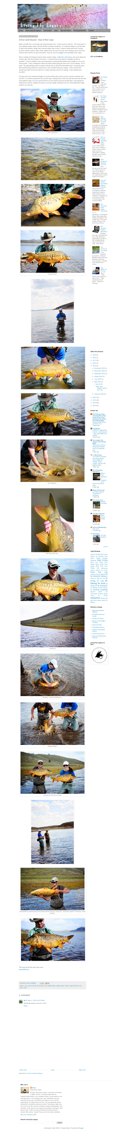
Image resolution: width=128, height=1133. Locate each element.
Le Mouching (97, 455)
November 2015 (99, 371)
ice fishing (93, 587)
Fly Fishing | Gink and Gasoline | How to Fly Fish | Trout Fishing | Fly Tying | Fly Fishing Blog (99, 417)
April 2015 (97, 382)
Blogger (81, 1128)
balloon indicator (95, 570)
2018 (94, 357)
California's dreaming (64, 57)
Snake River (94, 564)
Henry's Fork (103, 556)
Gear (56, 30)
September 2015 (99, 373)
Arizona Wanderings (99, 527)
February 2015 (99, 394)
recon (25, 988)
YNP (97, 568)
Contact (91, 30)
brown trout (95, 572)
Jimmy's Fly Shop (97, 618)
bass (102, 570)
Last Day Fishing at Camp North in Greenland (98, 493)
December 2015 (99, 368)
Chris (34, 1088)
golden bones (52, 986)
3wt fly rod (93, 554)
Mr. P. (25, 1000)
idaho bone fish (73, 986)
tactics (103, 598)
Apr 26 (98, 384)
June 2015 (98, 379)
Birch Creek (104, 554)
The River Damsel (98, 513)
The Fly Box (47, 30)
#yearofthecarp (24, 969)
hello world (96, 529)
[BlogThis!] (43, 983)
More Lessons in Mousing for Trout (103, 162)
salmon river (103, 591)
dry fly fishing (100, 574)
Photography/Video (80, 30)
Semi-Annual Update (103, 517)
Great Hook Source (98, 633)
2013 (94, 400)
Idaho (67, 986)
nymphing (104, 590)
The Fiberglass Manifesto (98, 470)
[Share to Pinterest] (48, 983)
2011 (94, 405)
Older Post (82, 1070)
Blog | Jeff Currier (99, 490)
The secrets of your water (103, 248)
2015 (94, 366)
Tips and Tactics (66, 30)
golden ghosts (60, 986)
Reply (25, 1006)
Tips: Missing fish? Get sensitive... (103, 119)
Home (21, 30)
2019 (94, 355)
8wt (99, 554)
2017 (94, 360)
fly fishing (102, 576)
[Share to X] (45, 983)
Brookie (92, 556)
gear (106, 586)
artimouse (104, 568)
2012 (94, 403)
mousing (96, 590)
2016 (94, 363)
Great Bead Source (98, 627)
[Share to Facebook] (47, 983)
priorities (92, 591)
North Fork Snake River (99, 562)
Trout (92, 568)
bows (106, 570)
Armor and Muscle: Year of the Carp (101, 388)
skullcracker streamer (96, 593)
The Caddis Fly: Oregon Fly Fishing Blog (99, 441)
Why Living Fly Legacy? (33, 30)
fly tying (101, 586)
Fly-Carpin (96, 533)
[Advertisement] (52, 1052)
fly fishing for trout (99, 582)
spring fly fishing (99, 595)
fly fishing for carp (42, 986)
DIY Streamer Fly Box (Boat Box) (103, 229)
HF (97, 556)
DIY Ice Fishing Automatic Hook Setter (103, 140)
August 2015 (98, 376)
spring (106, 593)
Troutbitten (96, 428)
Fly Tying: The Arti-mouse (103, 97)
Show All (106, 546)
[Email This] (41, 983)
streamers (95, 598)
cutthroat (93, 574)
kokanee (100, 587)
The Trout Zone (98, 500)
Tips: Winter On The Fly (103, 269)
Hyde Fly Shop (97, 625)
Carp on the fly (32, 986)
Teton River (104, 566)
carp (25, 986)
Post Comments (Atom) (35, 1073)
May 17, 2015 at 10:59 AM (36, 1000)
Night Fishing (102, 560)
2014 (94, 397)
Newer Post (23, 1070)
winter (99, 600)
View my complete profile (28, 1114)
